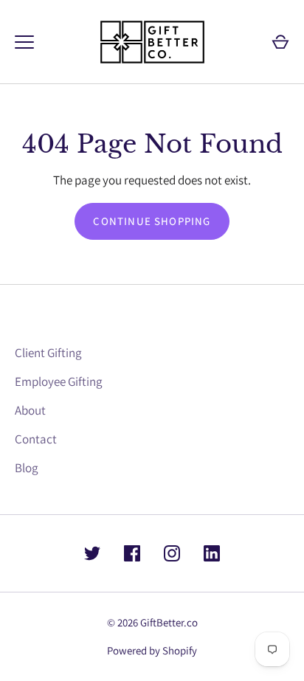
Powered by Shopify (152, 650)
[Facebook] (132, 553)
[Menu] (24, 42)
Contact (36, 439)
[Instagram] (172, 553)
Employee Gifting (59, 381)
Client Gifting (48, 353)
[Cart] (280, 42)
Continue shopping (151, 221)
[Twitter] (92, 553)
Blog (26, 468)
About (30, 410)
